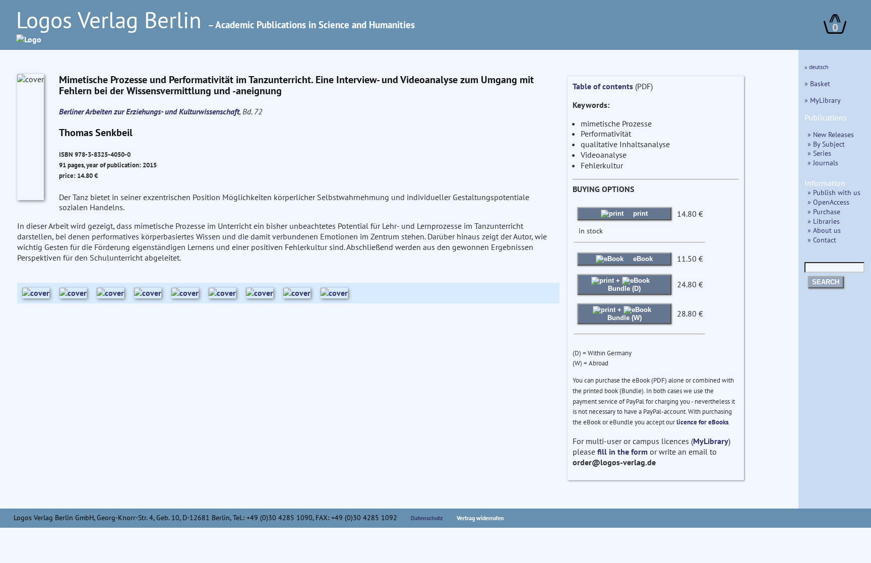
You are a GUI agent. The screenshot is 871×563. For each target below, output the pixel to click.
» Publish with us (833, 192)
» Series (819, 153)
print (639, 213)
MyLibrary (710, 441)
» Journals (822, 162)
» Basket (817, 83)
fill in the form (622, 452)
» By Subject (826, 144)
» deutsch (816, 67)
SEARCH (825, 282)
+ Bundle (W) (624, 314)
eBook (642, 259)
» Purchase (823, 211)
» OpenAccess (828, 202)
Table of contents (603, 86)
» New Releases (830, 134)
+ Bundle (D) (624, 284)
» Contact (821, 239)
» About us (824, 230)
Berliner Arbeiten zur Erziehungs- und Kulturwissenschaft (149, 111)
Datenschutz (427, 518)
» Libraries (823, 221)
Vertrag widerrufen (480, 518)
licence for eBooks (702, 422)
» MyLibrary (822, 100)
